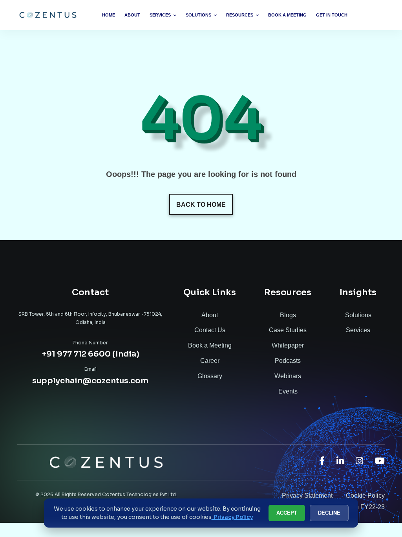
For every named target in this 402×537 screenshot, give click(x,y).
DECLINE (329, 513)
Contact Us (209, 330)
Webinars (287, 376)
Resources (239, 15)
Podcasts (288, 360)
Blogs (288, 315)
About (132, 15)
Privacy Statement (307, 495)
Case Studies (288, 330)
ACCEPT (286, 513)
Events (288, 391)
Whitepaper (288, 345)
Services (160, 15)
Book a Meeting (287, 15)
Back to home (201, 204)
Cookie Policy (365, 495)
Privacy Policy (232, 516)
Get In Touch (331, 15)
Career (209, 360)
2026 (46, 494)
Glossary (209, 376)
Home (108, 15)
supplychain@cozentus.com (90, 381)
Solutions (198, 15)
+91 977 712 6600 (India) (90, 354)
